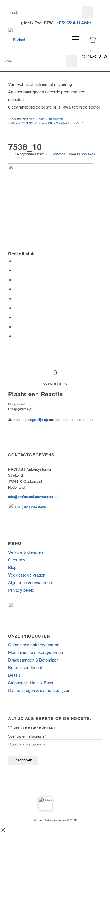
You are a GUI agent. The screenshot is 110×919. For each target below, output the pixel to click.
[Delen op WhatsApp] (16, 280)
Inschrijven (23, 760)
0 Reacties (57, 153)
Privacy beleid (21, 590)
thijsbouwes (86, 153)
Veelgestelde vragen (26, 575)
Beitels (14, 675)
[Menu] (72, 39)
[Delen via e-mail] (16, 336)
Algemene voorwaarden (30, 582)
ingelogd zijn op (35, 419)
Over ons (16, 559)
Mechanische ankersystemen (35, 652)
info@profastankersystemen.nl (33, 496)
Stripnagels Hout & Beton (31, 682)
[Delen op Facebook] (16, 261)
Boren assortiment (25, 667)
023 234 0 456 (73, 22)
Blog (12, 567)
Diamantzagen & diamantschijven (39, 690)
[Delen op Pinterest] (16, 289)
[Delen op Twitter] (16, 270)
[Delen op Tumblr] (16, 308)
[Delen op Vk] (16, 317)
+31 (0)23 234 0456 (29, 506)
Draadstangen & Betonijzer (33, 660)
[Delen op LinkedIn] (16, 298)
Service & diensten (25, 552)
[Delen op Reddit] (16, 327)
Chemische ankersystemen (33, 644)
